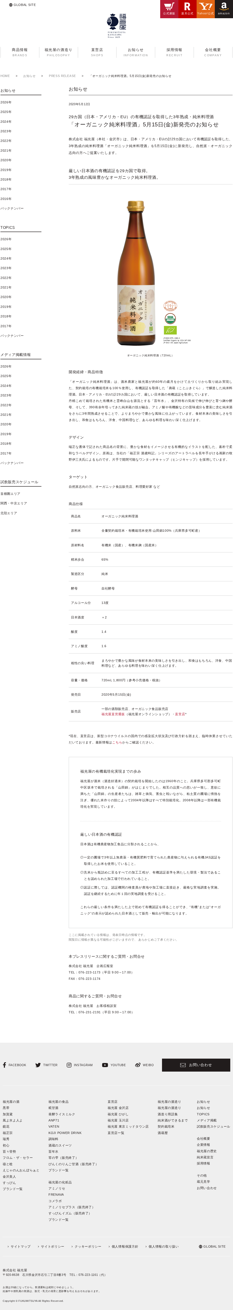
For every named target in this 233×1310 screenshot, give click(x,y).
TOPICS (203, 1114)
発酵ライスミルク (61, 1114)
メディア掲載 (207, 1120)
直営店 (180, 714)
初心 (6, 1145)
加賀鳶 (8, 1114)
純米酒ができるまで (173, 1120)
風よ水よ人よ (13, 1120)
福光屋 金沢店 (118, 1108)
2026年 (6, 102)
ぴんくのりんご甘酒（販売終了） (73, 1164)
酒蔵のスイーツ (60, 1145)
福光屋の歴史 (207, 1151)
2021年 (6, 150)
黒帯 (6, 1108)
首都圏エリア (10, 493)
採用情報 (203, 1163)
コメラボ (55, 1201)
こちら (117, 742)
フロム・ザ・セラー (18, 1157)
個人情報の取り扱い (164, 1246)
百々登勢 (9, 1151)
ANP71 (53, 1120)
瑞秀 (6, 1139)
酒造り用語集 (168, 1114)
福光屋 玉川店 (118, 1120)
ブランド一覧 (13, 1189)
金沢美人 (9, 1176)
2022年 (6, 141)
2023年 (6, 131)
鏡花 (6, 1126)
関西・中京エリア (13, 503)
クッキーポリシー (88, 1246)
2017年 (6, 189)
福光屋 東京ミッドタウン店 (128, 1126)
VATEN (53, 1126)
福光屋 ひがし (118, 1114)
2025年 (6, 112)
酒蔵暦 (163, 1133)
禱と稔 (8, 1164)
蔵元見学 (203, 1181)
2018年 (6, 179)
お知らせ (203, 1108)
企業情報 (203, 1145)
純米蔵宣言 (205, 1157)
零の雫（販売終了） (63, 1157)
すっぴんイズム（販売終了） (70, 1213)
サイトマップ (21, 1246)
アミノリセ (56, 1188)
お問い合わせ (200, 1065)
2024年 (6, 121)
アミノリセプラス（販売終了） (71, 1207)
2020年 (6, 160)
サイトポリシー (52, 1246)
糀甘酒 (53, 1108)
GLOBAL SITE (25, 5)
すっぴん (9, 1183)
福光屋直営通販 (113, 714)
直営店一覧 (116, 1133)
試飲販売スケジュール (213, 1126)
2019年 (6, 170)
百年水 (53, 1151)
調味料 (53, 1139)
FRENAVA (56, 1194)
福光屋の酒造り (169, 1108)
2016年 (6, 199)
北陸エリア (8, 513)
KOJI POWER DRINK (64, 1133)
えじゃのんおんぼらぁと (21, 1170)
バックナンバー (12, 208)
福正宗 (8, 1133)
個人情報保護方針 (125, 1246)
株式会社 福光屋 (15, 1270)
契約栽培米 (166, 1126)
